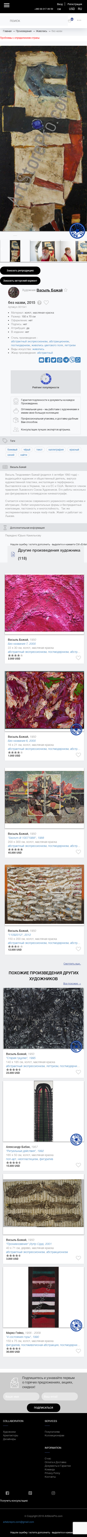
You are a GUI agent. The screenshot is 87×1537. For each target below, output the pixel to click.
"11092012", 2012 (19, 934)
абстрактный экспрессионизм (29, 341)
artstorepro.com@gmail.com (18, 1521)
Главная (7, 31)
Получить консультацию (14, 1500)
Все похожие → (72, 983)
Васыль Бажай (50, 290)
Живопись (41, 31)
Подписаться (43, 1407)
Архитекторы (10, 1435)
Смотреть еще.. (72, 963)
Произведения (24, 31)
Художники (9, 1431)
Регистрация (75, 4)
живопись (38, 349)
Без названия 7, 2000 (22, 643)
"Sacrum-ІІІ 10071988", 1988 (26, 837)
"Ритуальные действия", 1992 (25, 1151)
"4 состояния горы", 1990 (22, 1336)
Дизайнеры (9, 1439)
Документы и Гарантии (58, 1465)
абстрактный (45, 352)
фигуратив (46, 1159)
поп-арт (11, 1159)
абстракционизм (59, 341)
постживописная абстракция (39, 1345)
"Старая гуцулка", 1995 (21, 1058)
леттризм (70, 345)
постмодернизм (20, 345)
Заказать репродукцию (20, 270)
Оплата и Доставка (55, 1462)
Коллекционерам (54, 1435)
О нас (48, 1458)
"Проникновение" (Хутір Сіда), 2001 (29, 1244)
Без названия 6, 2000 (22, 740)
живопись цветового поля (47, 345)
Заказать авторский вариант (20, 280)
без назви (57, 31)
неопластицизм (28, 1159)
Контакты (50, 1476)
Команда (50, 1469)
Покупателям (52, 1431)
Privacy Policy (52, 1473)
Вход (60, 4)
